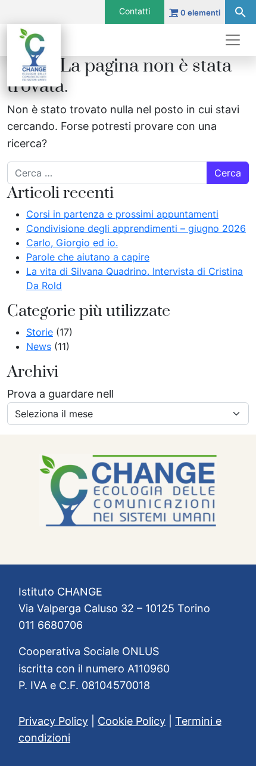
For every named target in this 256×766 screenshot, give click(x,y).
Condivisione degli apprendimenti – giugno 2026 (136, 228)
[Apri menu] (233, 40)
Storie (39, 332)
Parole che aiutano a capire (87, 257)
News (38, 346)
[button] (240, 12)
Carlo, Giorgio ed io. (72, 243)
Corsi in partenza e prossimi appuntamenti (122, 214)
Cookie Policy (132, 721)
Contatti (134, 11)
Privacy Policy (53, 721)
